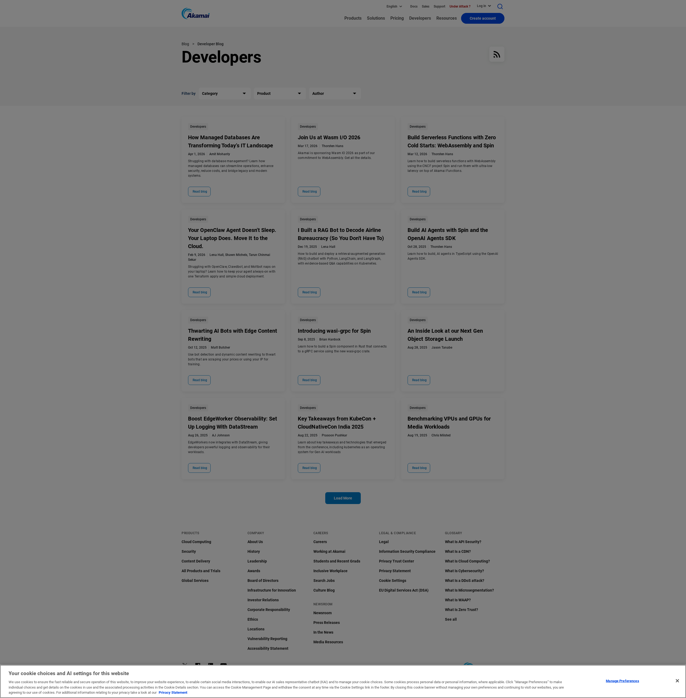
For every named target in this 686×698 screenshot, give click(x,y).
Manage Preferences (622, 681)
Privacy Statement (173, 692)
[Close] (677, 681)
